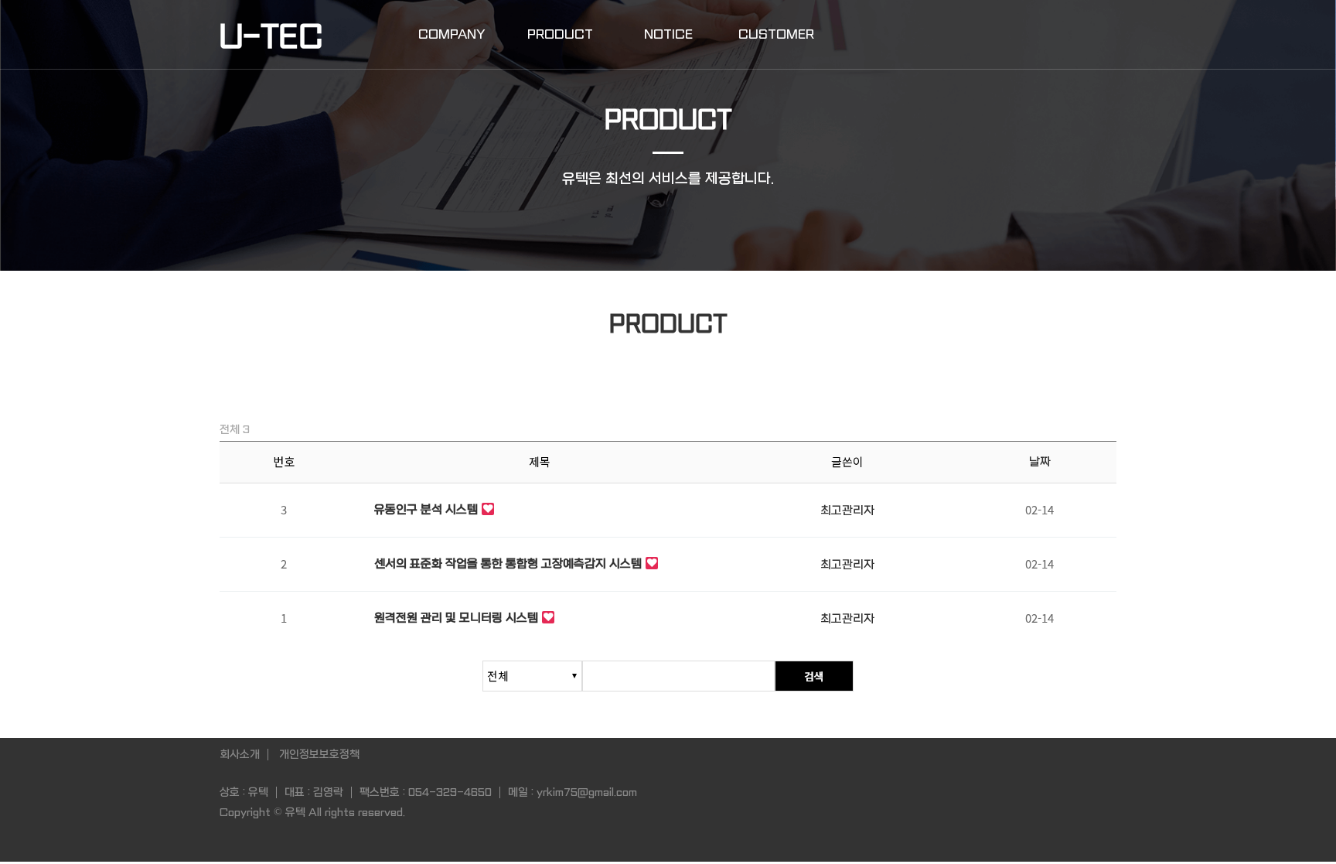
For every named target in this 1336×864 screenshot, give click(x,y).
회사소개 (240, 754)
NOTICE (668, 34)
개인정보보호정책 (319, 754)
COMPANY (452, 34)
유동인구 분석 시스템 (426, 510)
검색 (814, 676)
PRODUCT (560, 34)
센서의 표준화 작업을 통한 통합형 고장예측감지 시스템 (508, 564)
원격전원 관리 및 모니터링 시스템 (456, 618)
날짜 (1040, 462)
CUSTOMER (776, 34)
